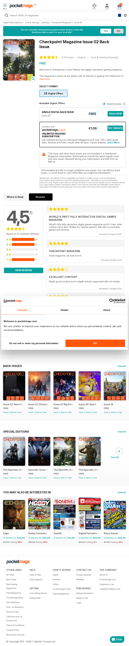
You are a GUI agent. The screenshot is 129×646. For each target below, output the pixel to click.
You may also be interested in (27, 492)
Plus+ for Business (15, 607)
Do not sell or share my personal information (33, 343)
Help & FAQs (35, 575)
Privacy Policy (12, 612)
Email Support (36, 579)
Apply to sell (82, 598)
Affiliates (80, 579)
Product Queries (83, 575)
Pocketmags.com (107, 579)
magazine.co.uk (106, 584)
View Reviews (23, 270)
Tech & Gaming (32, 22)
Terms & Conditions (15, 625)
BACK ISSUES (12, 365)
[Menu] (5, 6)
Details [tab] (64, 310)
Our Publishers (13, 602)
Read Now (115, 113)
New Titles (11, 579)
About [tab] (106, 310)
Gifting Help (35, 598)
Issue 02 (78, 22)
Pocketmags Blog (14, 597)
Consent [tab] (22, 310)
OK (95, 343)
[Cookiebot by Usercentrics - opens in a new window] (111, 301)
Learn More (113, 142)
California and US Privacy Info (14, 618)
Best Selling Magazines (11, 586)
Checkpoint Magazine (61, 22)
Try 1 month (115, 128)
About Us (103, 575)
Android (56, 579)
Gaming (45, 22)
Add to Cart (15, 412)
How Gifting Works (38, 593)
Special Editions (16, 431)
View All (122, 366)
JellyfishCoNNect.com (109, 589)
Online (56, 584)
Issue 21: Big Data (63, 404)
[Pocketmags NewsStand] (20, 6)
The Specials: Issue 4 (13, 469)
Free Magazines (13, 593)
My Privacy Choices (15, 635)
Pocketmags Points (62, 589)
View (5, 412)
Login (78, 603)
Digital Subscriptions (12, 22)
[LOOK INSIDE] (19, 79)
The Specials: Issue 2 (63, 469)
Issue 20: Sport (87, 404)
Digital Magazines (61, 594)
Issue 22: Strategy (38, 404)
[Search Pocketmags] (6, 16)
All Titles (10, 575)
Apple (55, 575)
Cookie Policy (12, 630)
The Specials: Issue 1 (89, 469)
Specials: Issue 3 (38, 469)
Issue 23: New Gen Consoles (13, 404)
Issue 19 (108, 404)
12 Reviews (67, 57)
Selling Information (84, 593)
